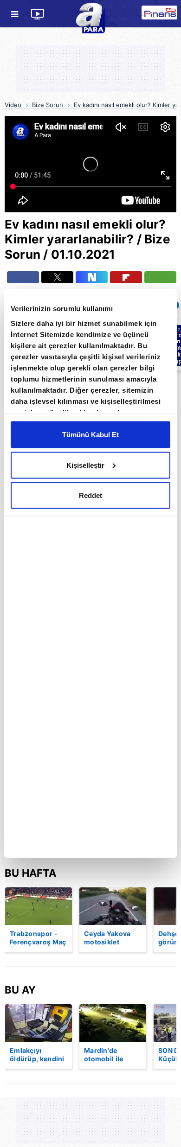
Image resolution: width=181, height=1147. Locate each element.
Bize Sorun (47, 104)
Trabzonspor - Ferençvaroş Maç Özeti (38, 938)
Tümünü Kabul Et (90, 435)
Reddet (90, 495)
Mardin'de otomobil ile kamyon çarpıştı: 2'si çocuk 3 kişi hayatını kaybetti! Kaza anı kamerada (112, 1055)
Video (13, 104)
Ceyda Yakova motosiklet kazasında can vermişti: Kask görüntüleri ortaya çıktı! (107, 938)
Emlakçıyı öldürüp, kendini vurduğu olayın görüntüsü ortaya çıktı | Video (37, 1055)
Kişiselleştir (85, 465)
